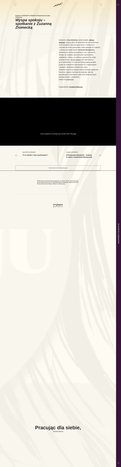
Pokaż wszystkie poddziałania (58, 168)
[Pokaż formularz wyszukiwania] (101, 4)
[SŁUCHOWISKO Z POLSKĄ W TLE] (118, 4)
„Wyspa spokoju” (75, 60)
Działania (18, 15)
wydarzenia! (70, 79)
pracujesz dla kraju (58, 431)
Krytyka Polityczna (76, 87)
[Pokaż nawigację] (15, 4)
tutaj (75, 133)
